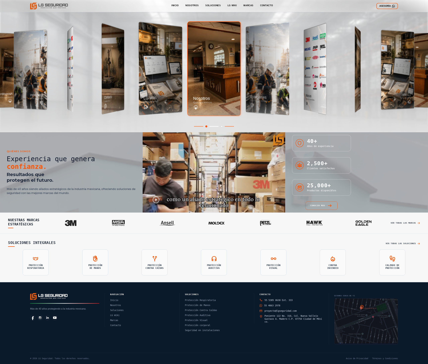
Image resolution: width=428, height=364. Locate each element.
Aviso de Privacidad (357, 358)
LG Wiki (232, 5)
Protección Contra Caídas (201, 310)
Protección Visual (196, 320)
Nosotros (192, 5)
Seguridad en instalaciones (202, 330)
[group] (30, 70)
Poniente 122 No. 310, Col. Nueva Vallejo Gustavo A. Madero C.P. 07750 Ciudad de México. (293, 319)
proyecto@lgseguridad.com (280, 310)
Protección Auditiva (197, 315)
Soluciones (213, 5)
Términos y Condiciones (385, 358)
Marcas (248, 5)
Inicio (175, 5)
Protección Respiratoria (200, 300)
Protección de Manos (197, 305)
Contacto (266, 5)
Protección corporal (197, 325)
